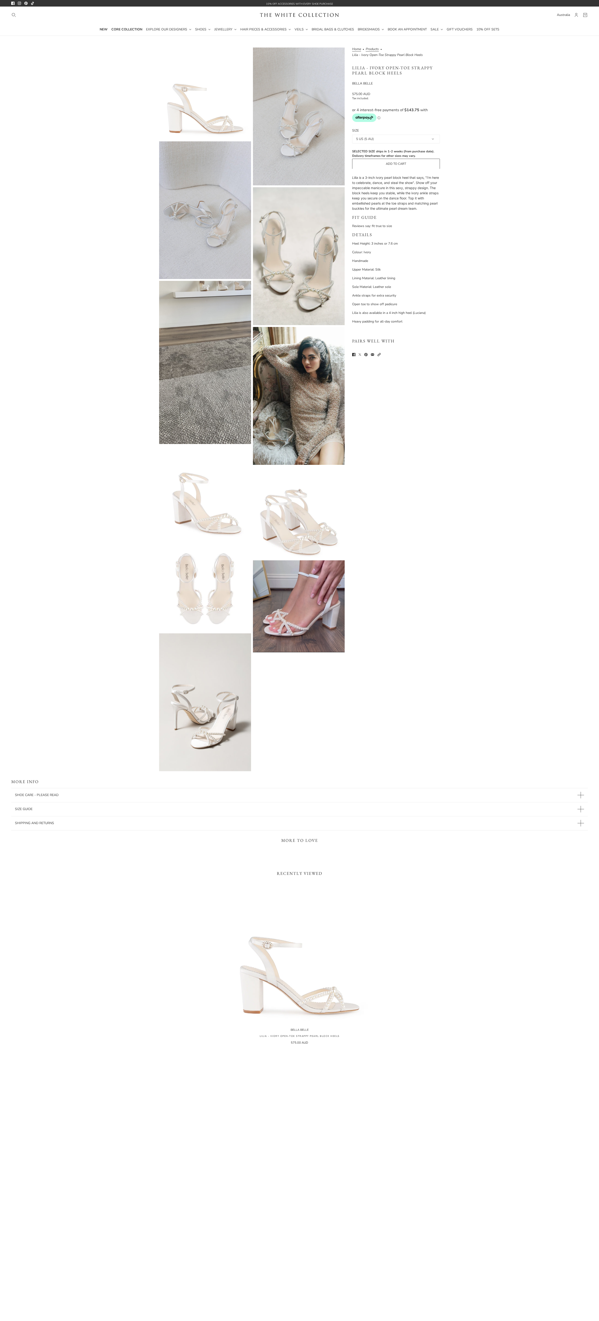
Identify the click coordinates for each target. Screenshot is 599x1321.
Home (356, 49)
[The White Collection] (299, 15)
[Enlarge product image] (205, 93)
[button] (379, 354)
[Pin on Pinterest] (366, 354)
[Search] (13, 15)
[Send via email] (372, 354)
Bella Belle (362, 83)
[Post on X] (360, 354)
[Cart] (585, 15)
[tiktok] (32, 3)
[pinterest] (26, 3)
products (372, 49)
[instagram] (19, 3)
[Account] (576, 15)
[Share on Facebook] (353, 354)
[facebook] (12, 3)
